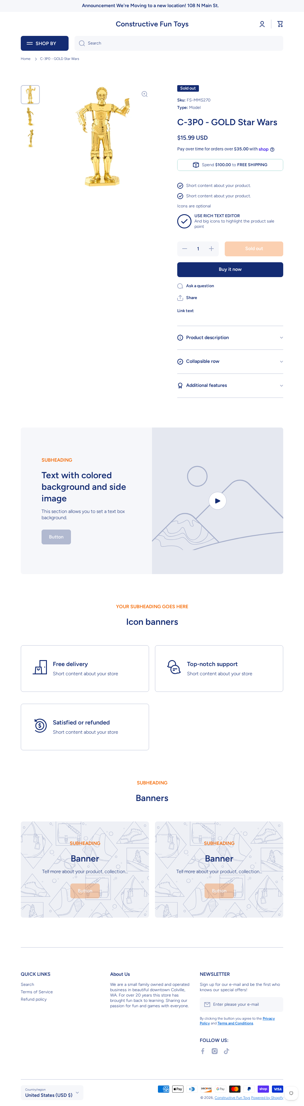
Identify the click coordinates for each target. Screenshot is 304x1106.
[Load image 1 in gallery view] (30, 94)
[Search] (80, 43)
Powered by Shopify (267, 1098)
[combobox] (179, 43)
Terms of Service (37, 991)
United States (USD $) (48, 1095)
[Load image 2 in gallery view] (30, 116)
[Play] (217, 501)
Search (27, 984)
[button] (280, 24)
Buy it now (230, 269)
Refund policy (34, 999)
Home (26, 59)
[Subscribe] (275, 1004)
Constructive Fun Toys (232, 1098)
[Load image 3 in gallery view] (30, 138)
